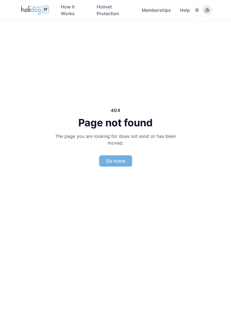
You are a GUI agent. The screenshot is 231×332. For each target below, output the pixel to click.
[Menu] (202, 10)
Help (185, 10)
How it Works (68, 10)
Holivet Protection (108, 10)
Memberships (156, 10)
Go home (115, 161)
